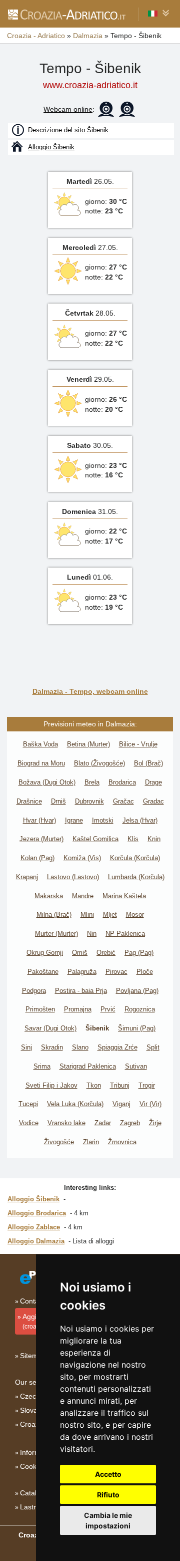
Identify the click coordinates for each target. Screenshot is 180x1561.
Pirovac (117, 971)
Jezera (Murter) (42, 839)
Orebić (106, 952)
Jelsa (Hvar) (140, 820)
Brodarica (122, 782)
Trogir (146, 1085)
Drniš (58, 801)
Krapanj (27, 877)
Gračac (123, 801)
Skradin (52, 1047)
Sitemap (33, 1356)
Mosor (135, 914)
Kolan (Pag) (37, 858)
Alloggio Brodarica (37, 1213)
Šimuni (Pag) (137, 1028)
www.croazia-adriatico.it (90, 85)
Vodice (28, 1123)
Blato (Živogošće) (99, 763)
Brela (92, 782)
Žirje (155, 1123)
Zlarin (91, 1142)
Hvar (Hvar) (39, 820)
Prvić (108, 1009)
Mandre (83, 896)
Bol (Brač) (148, 763)
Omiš (80, 952)
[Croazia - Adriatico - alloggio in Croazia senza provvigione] (66, 14)
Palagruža (82, 971)
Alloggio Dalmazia (36, 1241)
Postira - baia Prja (81, 990)
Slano (80, 1047)
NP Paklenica (125, 933)
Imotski (103, 820)
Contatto (33, 1301)
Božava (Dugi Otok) (47, 782)
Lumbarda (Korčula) (136, 877)
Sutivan (136, 1066)
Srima (42, 1066)
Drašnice (29, 801)
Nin (91, 933)
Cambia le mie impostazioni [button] (108, 1520)
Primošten (40, 1009)
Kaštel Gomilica (95, 839)
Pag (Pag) (139, 952)
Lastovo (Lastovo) (73, 877)
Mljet (110, 914)
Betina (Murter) (88, 744)
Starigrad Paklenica (88, 1066)
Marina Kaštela (124, 896)
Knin (154, 839)
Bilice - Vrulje (138, 744)
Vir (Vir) (151, 1104)
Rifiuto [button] (108, 1494)
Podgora (34, 990)
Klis (133, 839)
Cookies (33, 1466)
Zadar (102, 1123)
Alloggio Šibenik (34, 1199)
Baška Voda (40, 744)
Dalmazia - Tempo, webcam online (90, 691)
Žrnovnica (122, 1142)
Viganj (121, 1104)
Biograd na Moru (41, 763)
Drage (153, 782)
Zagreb (130, 1123)
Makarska (48, 896)
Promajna (78, 1009)
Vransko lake (67, 1123)
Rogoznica (139, 1009)
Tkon (93, 1085)
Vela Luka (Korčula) (75, 1104)
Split (153, 1047)
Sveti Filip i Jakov (52, 1085)
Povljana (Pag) (137, 990)
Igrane (74, 820)
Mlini (87, 914)
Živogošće (59, 1142)
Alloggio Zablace (34, 1227)
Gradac (153, 801)
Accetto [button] (108, 1474)
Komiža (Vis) (82, 858)
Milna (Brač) (54, 914)
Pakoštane (43, 971)
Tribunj (120, 1085)
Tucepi (28, 1104)
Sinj (26, 1047)
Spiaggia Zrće (118, 1047)
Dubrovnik (89, 801)
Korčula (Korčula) (135, 858)
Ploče (144, 971)
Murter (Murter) (56, 933)
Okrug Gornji (44, 952)
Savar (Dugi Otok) (50, 1028)
